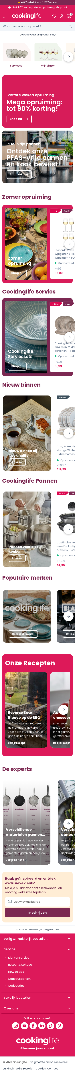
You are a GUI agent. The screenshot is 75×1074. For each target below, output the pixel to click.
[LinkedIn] (42, 1025)
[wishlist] (54, 16)
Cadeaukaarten (19, 979)
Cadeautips (16, 986)
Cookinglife (20, 1062)
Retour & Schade (20, 965)
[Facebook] (33, 1025)
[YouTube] (24, 1025)
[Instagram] (15, 1025)
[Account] (61, 16)
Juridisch (8, 1068)
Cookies (41, 1068)
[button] (68, 57)
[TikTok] (50, 1025)
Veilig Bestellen (24, 1068)
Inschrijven (37, 912)
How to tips (16, 972)
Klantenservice (18, 958)
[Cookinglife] (29, 16)
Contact (52, 1068)
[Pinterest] (59, 1025)
